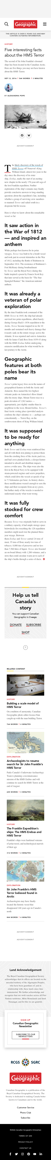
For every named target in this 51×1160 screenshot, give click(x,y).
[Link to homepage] (25, 24)
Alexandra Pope (16, 95)
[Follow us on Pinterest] (28, 1154)
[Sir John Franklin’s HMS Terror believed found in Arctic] (25, 891)
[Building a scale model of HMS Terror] (25, 701)
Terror (21, 168)
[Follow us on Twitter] (16, 1154)
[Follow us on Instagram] (22, 1154)
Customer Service (25, 1107)
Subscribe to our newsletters (25, 1035)
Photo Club (25, 1112)
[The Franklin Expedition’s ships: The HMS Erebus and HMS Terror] (25, 828)
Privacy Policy (25, 1142)
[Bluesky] (29, 135)
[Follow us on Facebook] (10, 1154)
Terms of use (25, 1136)
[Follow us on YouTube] (34, 1154)
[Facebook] (22, 135)
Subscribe (33, 624)
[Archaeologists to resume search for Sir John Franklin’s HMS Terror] (25, 764)
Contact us (25, 1148)
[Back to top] (25, 647)
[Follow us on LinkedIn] (40, 1154)
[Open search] (6, 24)
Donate (16, 624)
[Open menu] (44, 24)
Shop (25, 632)
